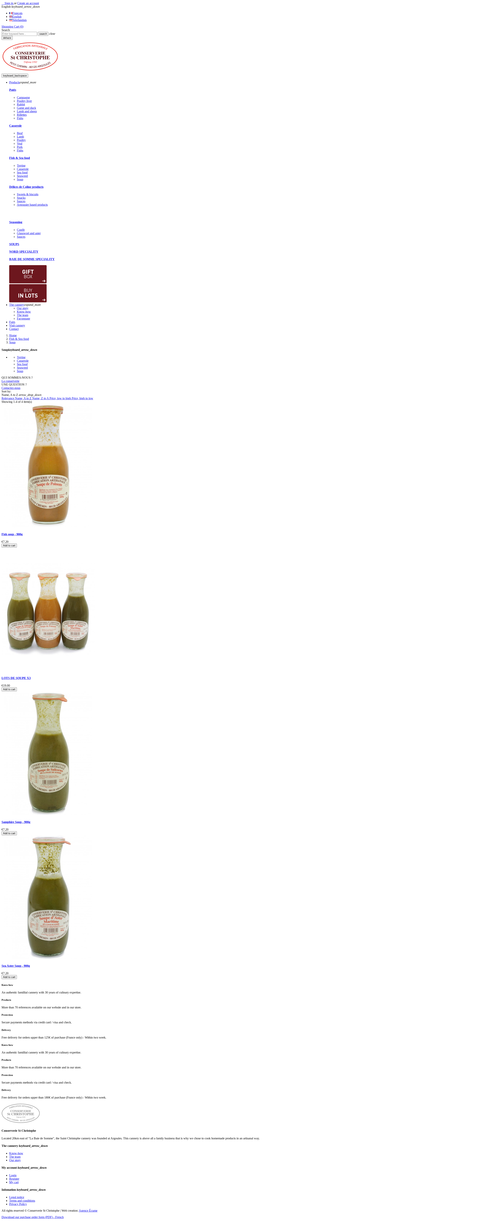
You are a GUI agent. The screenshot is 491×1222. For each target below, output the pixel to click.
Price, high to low (82, 398)
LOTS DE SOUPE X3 (16, 678)
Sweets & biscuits (27, 194)
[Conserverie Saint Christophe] (30, 71)
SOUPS (14, 244)
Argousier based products (32, 204)
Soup (20, 179)
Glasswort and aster (29, 233)
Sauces (21, 201)
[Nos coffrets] (28, 282)
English (16, 16)
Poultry (21, 140)
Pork (20, 147)
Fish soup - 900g (12, 534)
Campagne (23, 97)
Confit (21, 229)
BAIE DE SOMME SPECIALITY (32, 259)
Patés (12, 89)
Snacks (21, 197)
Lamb (20, 136)
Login (12, 1175)
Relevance (8, 398)
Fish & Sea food (19, 158)
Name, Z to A (40, 398)
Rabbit (21, 104)
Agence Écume (88, 1210)
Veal (19, 143)
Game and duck (26, 107)
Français (17, 13)
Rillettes (22, 114)
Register (14, 1178)
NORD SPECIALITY (23, 251)
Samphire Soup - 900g (16, 822)
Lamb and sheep (27, 111)
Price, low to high (60, 398)
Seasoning (15, 222)
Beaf (20, 133)
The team (15, 1156)
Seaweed (22, 176)
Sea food (22, 172)
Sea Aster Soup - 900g (16, 965)
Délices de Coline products (26, 186)
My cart (14, 1182)
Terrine (21, 165)
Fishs (20, 118)
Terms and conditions (22, 1200)
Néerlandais (19, 20)
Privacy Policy (18, 1204)
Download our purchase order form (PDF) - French (33, 1217)
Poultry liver (24, 101)
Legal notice (16, 1197)
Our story (15, 1160)
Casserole (15, 125)
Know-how (16, 1153)
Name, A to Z (23, 398)
